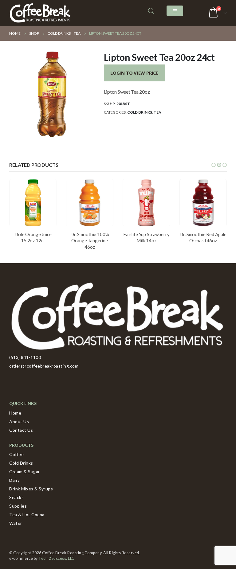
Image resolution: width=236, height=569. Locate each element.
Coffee (16, 454)
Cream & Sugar (24, 471)
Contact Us (21, 430)
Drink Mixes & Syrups (31, 488)
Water (15, 523)
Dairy (14, 480)
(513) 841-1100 (25, 357)
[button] (213, 165)
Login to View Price (134, 73)
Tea (157, 112)
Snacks (16, 497)
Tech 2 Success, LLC (56, 558)
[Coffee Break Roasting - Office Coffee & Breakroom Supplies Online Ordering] (40, 13)
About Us (19, 421)
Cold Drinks (139, 112)
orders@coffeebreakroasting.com (43, 365)
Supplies (18, 506)
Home (15, 412)
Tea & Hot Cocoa (27, 514)
